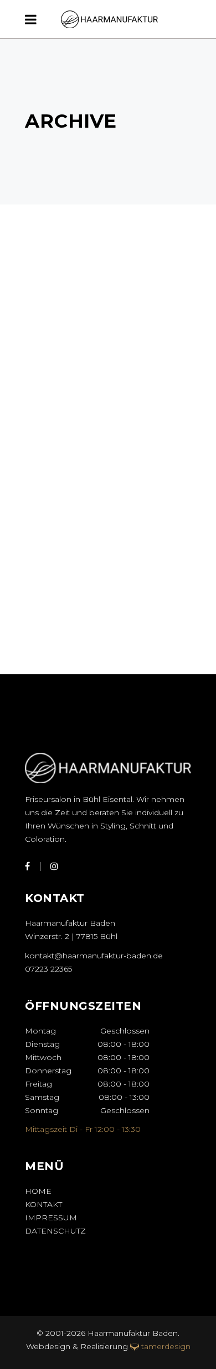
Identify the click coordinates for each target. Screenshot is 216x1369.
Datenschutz (55, 1231)
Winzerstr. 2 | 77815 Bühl (71, 936)
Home (38, 1191)
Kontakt (43, 1204)
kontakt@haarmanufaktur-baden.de (94, 956)
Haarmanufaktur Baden (131, 1333)
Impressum (51, 1218)
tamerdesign (166, 1346)
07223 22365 (48, 969)
